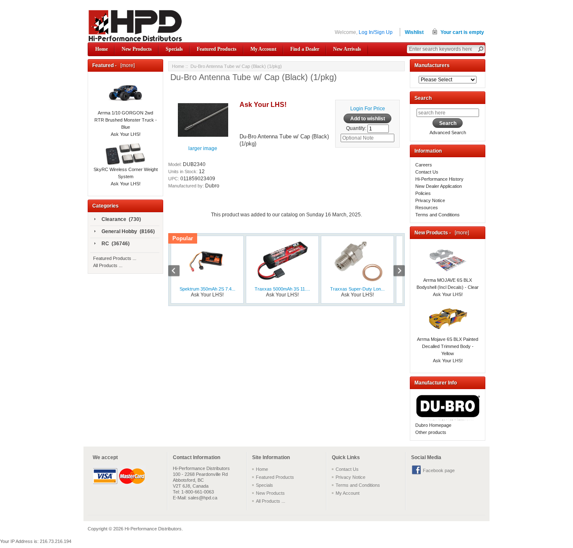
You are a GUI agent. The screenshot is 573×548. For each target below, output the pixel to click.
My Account (263, 49)
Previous (178, 271)
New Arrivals (347, 49)
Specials (174, 49)
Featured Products (217, 49)
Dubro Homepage (433, 425)
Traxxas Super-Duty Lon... (357, 288)
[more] (126, 65)
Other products (430, 432)
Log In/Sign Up (376, 32)
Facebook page (439, 470)
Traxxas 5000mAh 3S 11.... (282, 288)
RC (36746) (116, 244)
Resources (426, 207)
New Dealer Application (438, 186)
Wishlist (414, 32)
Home (101, 49)
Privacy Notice (430, 200)
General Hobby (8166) (128, 231)
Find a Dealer (304, 49)
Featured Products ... (114, 258)
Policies (423, 193)
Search (423, 98)
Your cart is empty (462, 32)
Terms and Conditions (437, 214)
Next (394, 271)
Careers (423, 164)
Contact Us (426, 171)
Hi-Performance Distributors (153, 528)
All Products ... (107, 265)
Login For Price (367, 109)
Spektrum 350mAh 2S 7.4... (207, 288)
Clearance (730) (121, 219)
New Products (137, 49)
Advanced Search (448, 132)
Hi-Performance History (439, 179)
